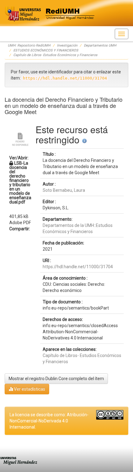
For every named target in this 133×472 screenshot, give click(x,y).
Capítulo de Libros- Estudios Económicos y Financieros (55, 55)
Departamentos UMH (100, 45)
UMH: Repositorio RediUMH (29, 45)
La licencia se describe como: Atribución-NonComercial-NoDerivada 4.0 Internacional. (49, 420)
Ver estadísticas (29, 389)
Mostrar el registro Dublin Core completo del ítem (56, 378)
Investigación (67, 45)
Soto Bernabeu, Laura (64, 190)
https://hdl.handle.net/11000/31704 (78, 266)
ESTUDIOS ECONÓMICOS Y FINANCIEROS (45, 50)
